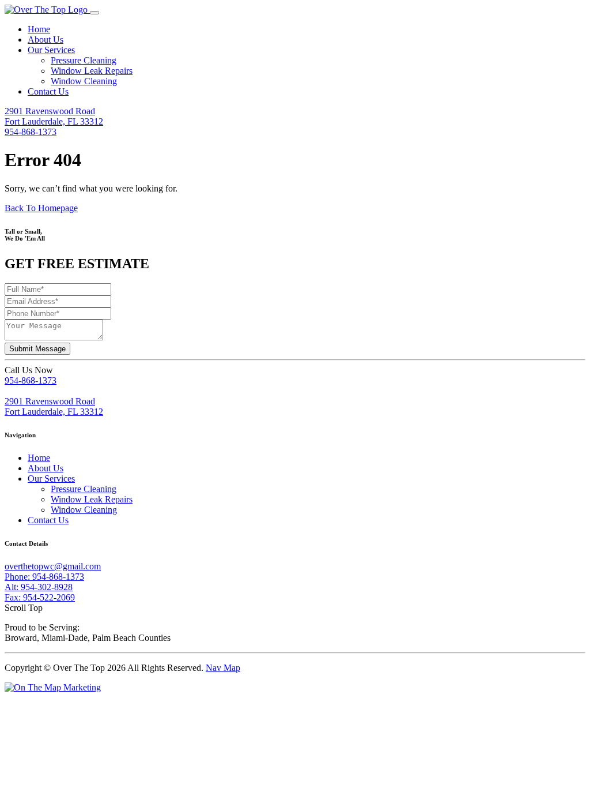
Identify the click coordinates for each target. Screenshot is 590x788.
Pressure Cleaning (83, 60)
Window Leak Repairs (92, 71)
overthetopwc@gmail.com (53, 566)
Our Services (51, 50)
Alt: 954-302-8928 (39, 587)
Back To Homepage (41, 208)
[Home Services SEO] (53, 687)
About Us (45, 39)
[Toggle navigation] (94, 12)
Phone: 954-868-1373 (44, 576)
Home (39, 29)
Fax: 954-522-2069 (40, 597)
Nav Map (223, 668)
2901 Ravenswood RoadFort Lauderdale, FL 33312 (54, 116)
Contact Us (48, 91)
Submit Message (37, 348)
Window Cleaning (84, 81)
